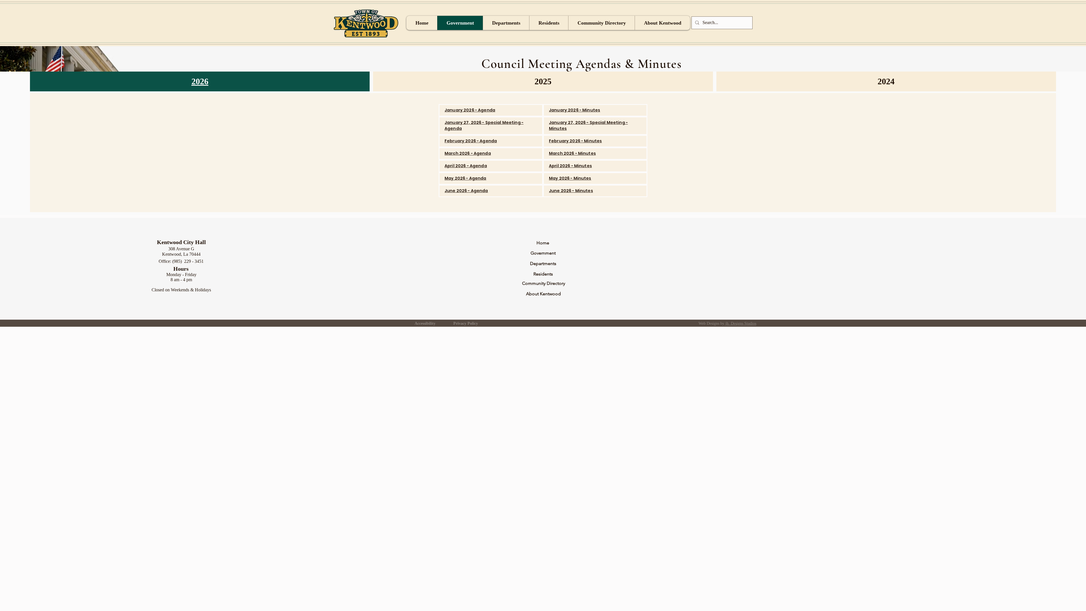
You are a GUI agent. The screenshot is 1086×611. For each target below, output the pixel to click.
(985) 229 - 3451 (188, 261)
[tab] (200, 81)
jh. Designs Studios (740, 323)
